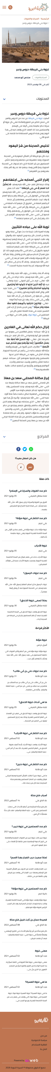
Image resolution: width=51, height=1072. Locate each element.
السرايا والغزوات (41, 77)
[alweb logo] (31, 1060)
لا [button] (20, 467)
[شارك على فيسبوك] (18, 449)
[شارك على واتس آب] (31, 449)
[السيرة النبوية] (38, 7)
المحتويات (42, 98)
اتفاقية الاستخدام (39, 1045)
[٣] (15, 217)
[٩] (11, 419)
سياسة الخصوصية (39, 1040)
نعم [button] (30, 467)
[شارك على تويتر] (25, 449)
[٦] (33, 306)
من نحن (43, 1036)
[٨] (35, 368)
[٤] (8, 264)
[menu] (4, 7)
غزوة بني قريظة (35, 118)
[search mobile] (10, 7)
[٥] (18, 287)
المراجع (43, 436)
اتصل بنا (43, 1049)
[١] (28, 170)
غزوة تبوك (32, 315)
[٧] (41, 346)
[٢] (20, 187)
